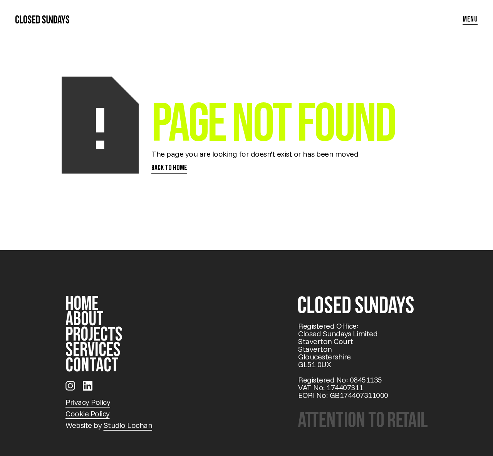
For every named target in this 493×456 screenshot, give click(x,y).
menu (470, 19)
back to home (169, 168)
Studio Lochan (128, 425)
